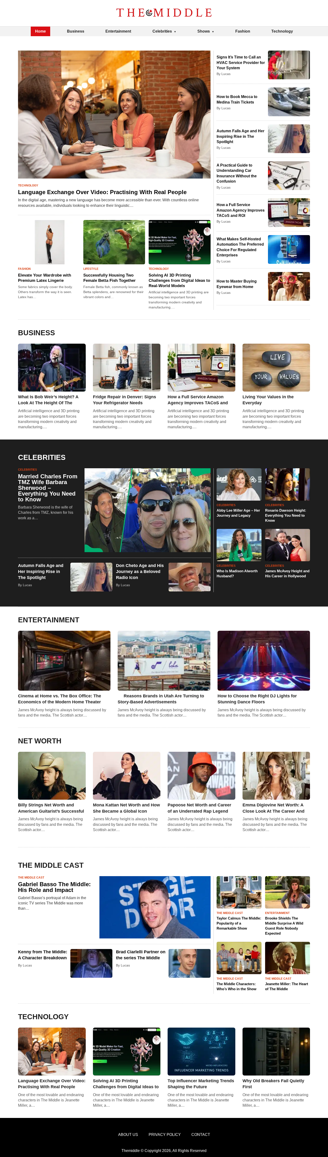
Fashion (242, 31)
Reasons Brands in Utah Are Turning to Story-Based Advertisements (161, 699)
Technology (282, 31)
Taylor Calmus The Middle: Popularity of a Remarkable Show (239, 923)
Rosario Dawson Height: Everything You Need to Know (285, 515)
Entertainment (118, 31)
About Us (128, 1135)
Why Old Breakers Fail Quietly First (273, 1083)
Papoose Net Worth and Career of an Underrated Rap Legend (199, 808)
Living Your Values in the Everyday (268, 399)
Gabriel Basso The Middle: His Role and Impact (54, 887)
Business (75, 31)
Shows (203, 31)
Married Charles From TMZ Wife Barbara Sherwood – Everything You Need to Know (47, 488)
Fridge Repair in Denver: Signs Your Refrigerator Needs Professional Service (124, 400)
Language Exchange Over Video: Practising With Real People (102, 192)
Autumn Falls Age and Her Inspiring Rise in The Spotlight (240, 136)
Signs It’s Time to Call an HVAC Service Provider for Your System (241, 62)
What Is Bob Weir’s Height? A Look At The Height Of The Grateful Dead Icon (48, 400)
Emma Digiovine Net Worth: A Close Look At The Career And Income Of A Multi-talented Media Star (273, 808)
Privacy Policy (165, 1135)
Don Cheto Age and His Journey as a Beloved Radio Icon (140, 571)
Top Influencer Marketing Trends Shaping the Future (201, 1083)
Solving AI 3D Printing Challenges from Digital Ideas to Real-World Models (179, 280)
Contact (200, 1135)
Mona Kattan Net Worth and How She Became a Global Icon (126, 808)
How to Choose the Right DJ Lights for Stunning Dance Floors (257, 699)
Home (40, 31)
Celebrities (162, 31)
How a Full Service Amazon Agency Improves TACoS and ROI (241, 210)
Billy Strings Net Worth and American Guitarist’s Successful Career (51, 808)
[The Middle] (164, 13)
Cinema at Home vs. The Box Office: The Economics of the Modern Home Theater (59, 699)
